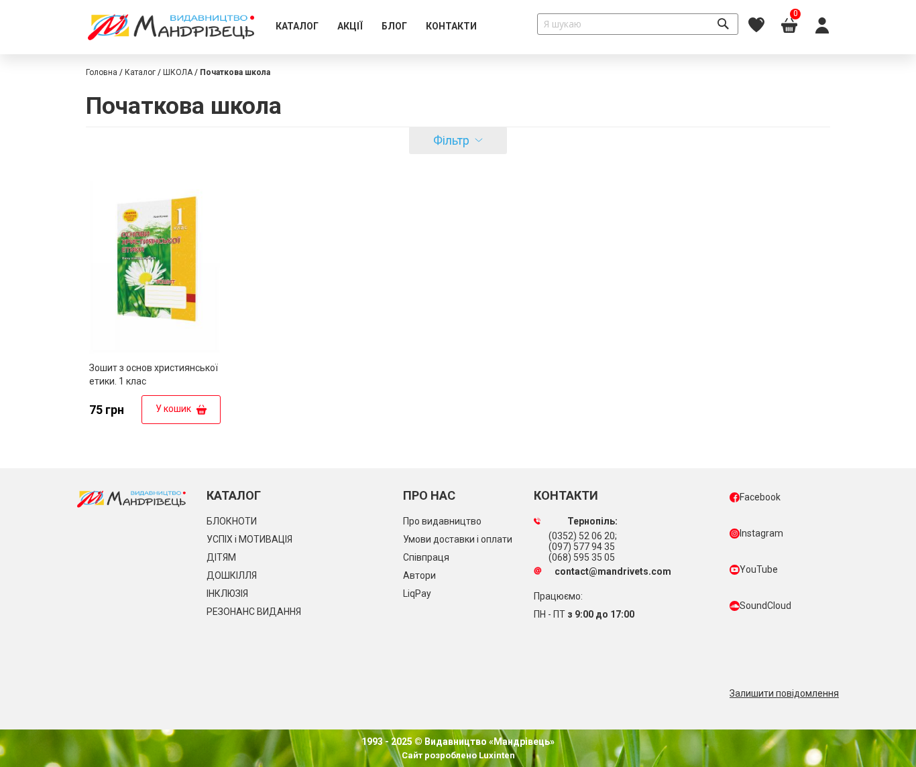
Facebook (760, 497)
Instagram (761, 533)
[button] (209, 193)
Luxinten (496, 755)
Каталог (140, 72)
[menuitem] (297, 27)
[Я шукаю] (723, 24)
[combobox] (637, 24)
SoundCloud (765, 605)
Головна (101, 72)
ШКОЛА (177, 72)
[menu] (376, 27)
